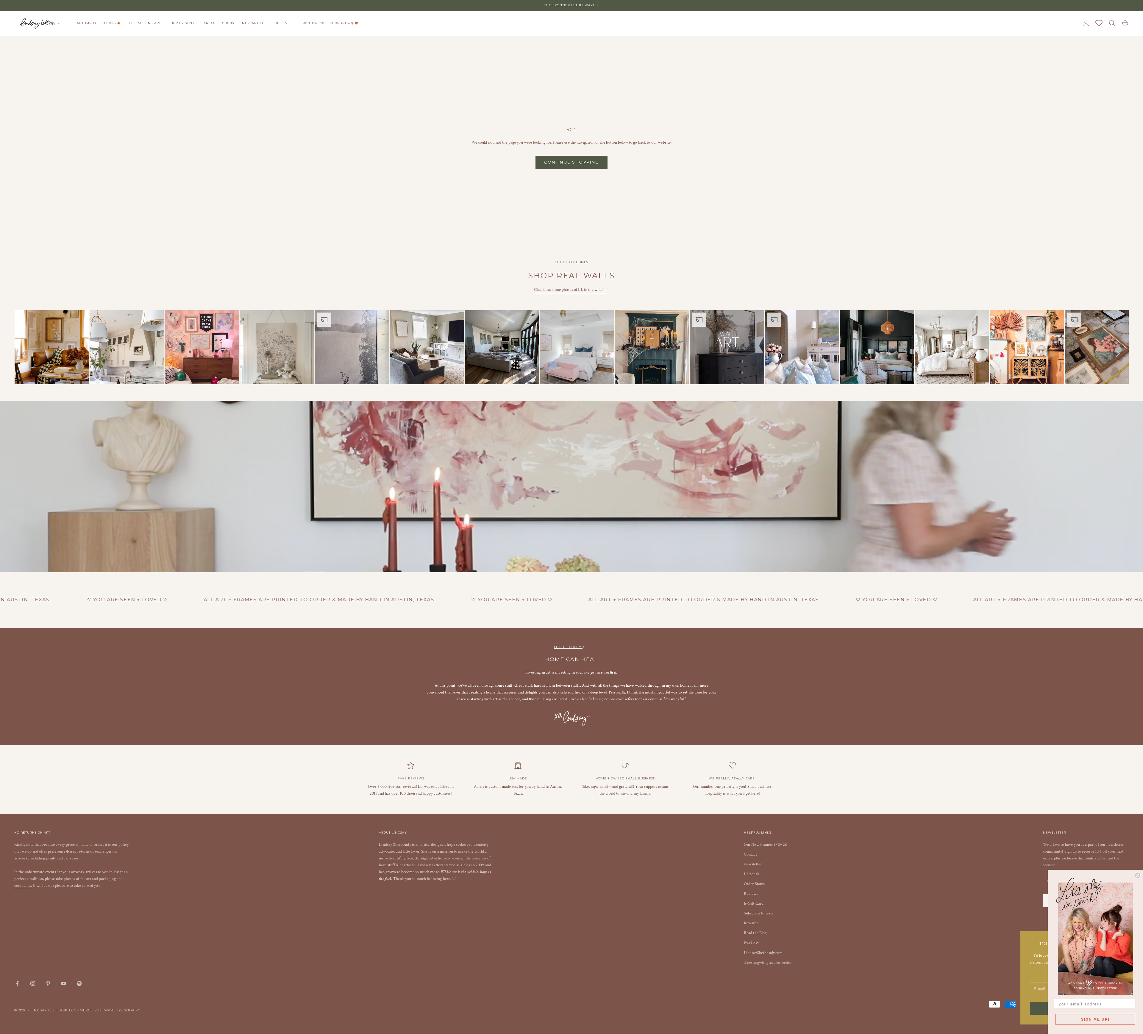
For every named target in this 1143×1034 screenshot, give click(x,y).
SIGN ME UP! (1095, 1019)
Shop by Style (182, 23)
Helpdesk (751, 874)
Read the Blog (755, 933)
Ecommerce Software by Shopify (105, 1010)
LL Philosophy (568, 647)
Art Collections (219, 23)
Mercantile (253, 23)
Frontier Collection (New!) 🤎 (329, 23)
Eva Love (752, 943)
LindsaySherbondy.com (763, 952)
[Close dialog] (1138, 875)
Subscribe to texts (758, 913)
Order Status (754, 883)
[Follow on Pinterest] (48, 983)
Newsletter (753, 864)
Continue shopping (571, 162)
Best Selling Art (144, 23)
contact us (22, 885)
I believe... (282, 23)
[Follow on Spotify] (79, 983)
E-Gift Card (754, 903)
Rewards (751, 923)
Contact (750, 854)
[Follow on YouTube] (64, 983)
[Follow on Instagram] (33, 983)
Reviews (751, 893)
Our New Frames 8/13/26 (765, 844)
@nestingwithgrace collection (768, 962)
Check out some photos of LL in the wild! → (571, 289)
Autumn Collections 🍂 (99, 23)
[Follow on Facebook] (17, 983)
